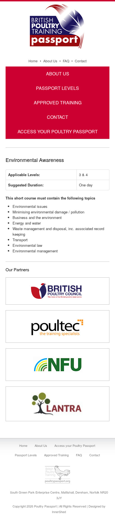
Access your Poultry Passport (58, 131)
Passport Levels (57, 88)
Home (33, 60)
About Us (50, 60)
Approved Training (58, 102)
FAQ (66, 60)
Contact (81, 60)
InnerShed (59, 511)
